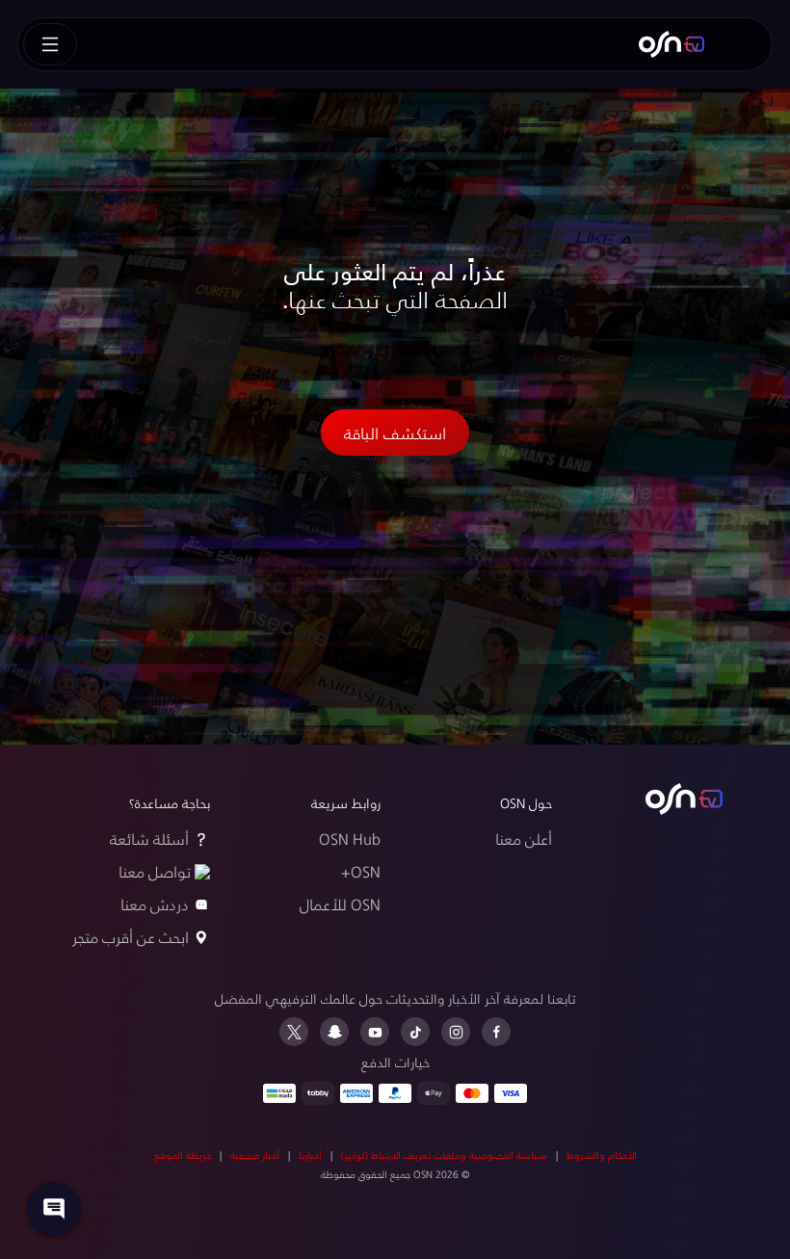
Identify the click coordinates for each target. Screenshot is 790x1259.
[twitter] (293, 1031)
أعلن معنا (523, 838)
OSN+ (361, 871)
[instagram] (455, 1031)
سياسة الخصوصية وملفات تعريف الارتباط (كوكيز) (444, 1155)
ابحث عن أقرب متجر (130, 937)
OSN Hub (350, 838)
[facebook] (496, 1031)
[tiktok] (415, 1031)
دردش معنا (154, 904)
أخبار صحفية (254, 1155)
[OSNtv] (684, 799)
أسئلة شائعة (149, 838)
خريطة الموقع (182, 1155)
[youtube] (374, 1031)
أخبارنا (310, 1155)
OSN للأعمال (340, 904)
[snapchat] (334, 1031)
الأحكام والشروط (601, 1155)
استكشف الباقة (395, 432)
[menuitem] (671, 44)
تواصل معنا (154, 871)
